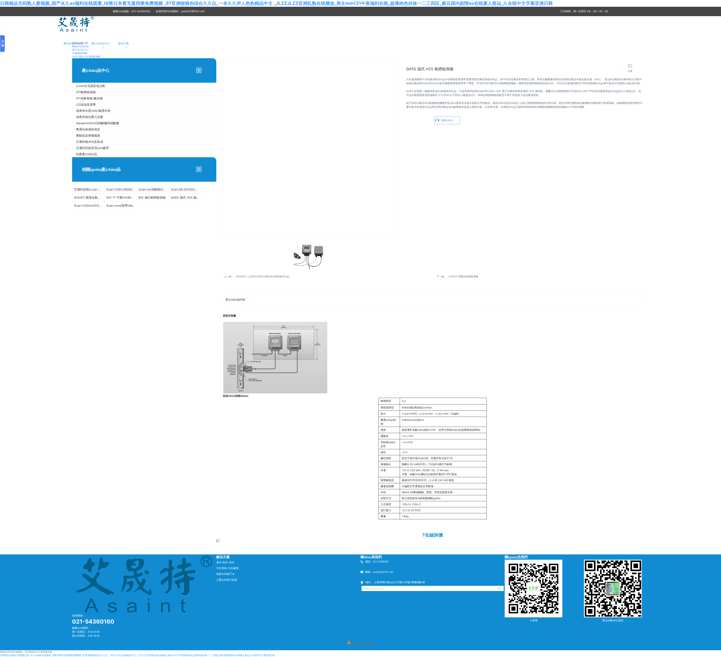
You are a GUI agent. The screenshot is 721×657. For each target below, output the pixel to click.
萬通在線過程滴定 (88, 129)
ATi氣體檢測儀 (80, 53)
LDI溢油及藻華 (86, 104)
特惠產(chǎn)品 (86, 154)
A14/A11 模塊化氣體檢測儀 (463, 276)
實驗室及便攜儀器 (88, 135)
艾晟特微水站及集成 (89, 142)
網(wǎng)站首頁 (81, 46)
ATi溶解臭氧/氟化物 (89, 98)
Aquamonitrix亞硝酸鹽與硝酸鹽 (97, 123)
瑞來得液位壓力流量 (89, 117)
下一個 (440, 276)
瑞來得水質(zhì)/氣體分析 (93, 111)
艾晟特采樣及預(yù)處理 (92, 148)
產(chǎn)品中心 (80, 49)
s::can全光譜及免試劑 (90, 86)
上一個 (227, 276)
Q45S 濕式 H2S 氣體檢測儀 (86, 56)
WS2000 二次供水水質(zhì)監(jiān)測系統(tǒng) (262, 276)
